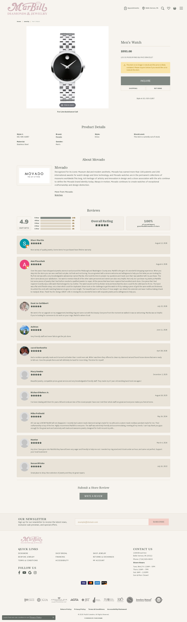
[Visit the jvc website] (108, 600)
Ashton (34, 327)
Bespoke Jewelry (26, 557)
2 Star (36, 226)
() (73, 218)
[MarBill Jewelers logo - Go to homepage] (26, 8)
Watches (59, 195)
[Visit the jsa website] (129, 600)
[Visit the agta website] (74, 600)
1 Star (36, 229)
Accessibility (62, 560)
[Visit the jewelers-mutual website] (144, 600)
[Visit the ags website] (59, 600)
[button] (162, 8)
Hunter (34, 440)
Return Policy (65, 609)
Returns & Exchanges (103, 557)
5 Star (36, 218)
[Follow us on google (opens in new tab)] (29, 572)
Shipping (133, 88)
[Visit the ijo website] (29, 600)
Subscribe (158, 522)
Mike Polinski (37, 413)
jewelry (26, 21)
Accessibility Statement (117, 609)
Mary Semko (37, 371)
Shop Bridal (61, 553)
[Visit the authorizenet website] (159, 600)
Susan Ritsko (37, 463)
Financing (60, 557)
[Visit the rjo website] (120, 600)
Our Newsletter (32, 519)
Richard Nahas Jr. (40, 392)
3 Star (36, 223)
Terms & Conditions (28, 560)
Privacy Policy (80, 609)
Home (19, 21)
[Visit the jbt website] (85, 600)
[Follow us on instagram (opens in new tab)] (35, 572)
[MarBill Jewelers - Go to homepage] (31, 539)
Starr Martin (37, 240)
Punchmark (98, 618)
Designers (23, 553)
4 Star (36, 221)
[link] (131, 8)
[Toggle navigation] (182, 8)
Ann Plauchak (38, 261)
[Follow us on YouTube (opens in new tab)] (24, 572)
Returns (158, 88)
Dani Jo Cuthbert (39, 303)
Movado (59, 137)
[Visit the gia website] (42, 600)
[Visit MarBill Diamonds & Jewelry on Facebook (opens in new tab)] (19, 572)
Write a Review (93, 496)
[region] (67, 67)
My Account (99, 560)
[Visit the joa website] (97, 600)
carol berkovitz (39, 348)
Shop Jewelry (99, 553)
